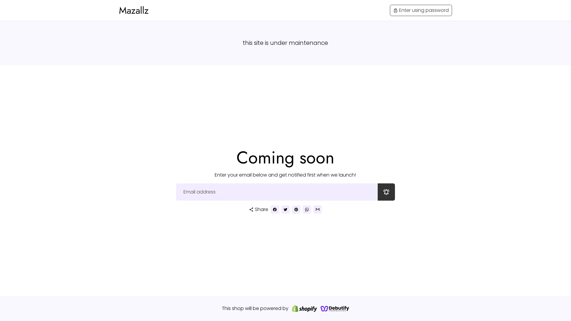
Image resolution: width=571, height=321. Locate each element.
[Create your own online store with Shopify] (304, 308)
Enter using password (421, 10)
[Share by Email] (317, 209)
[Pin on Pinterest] (296, 209)
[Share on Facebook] (275, 209)
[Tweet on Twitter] (285, 209)
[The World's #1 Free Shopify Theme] (335, 308)
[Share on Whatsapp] (307, 209)
